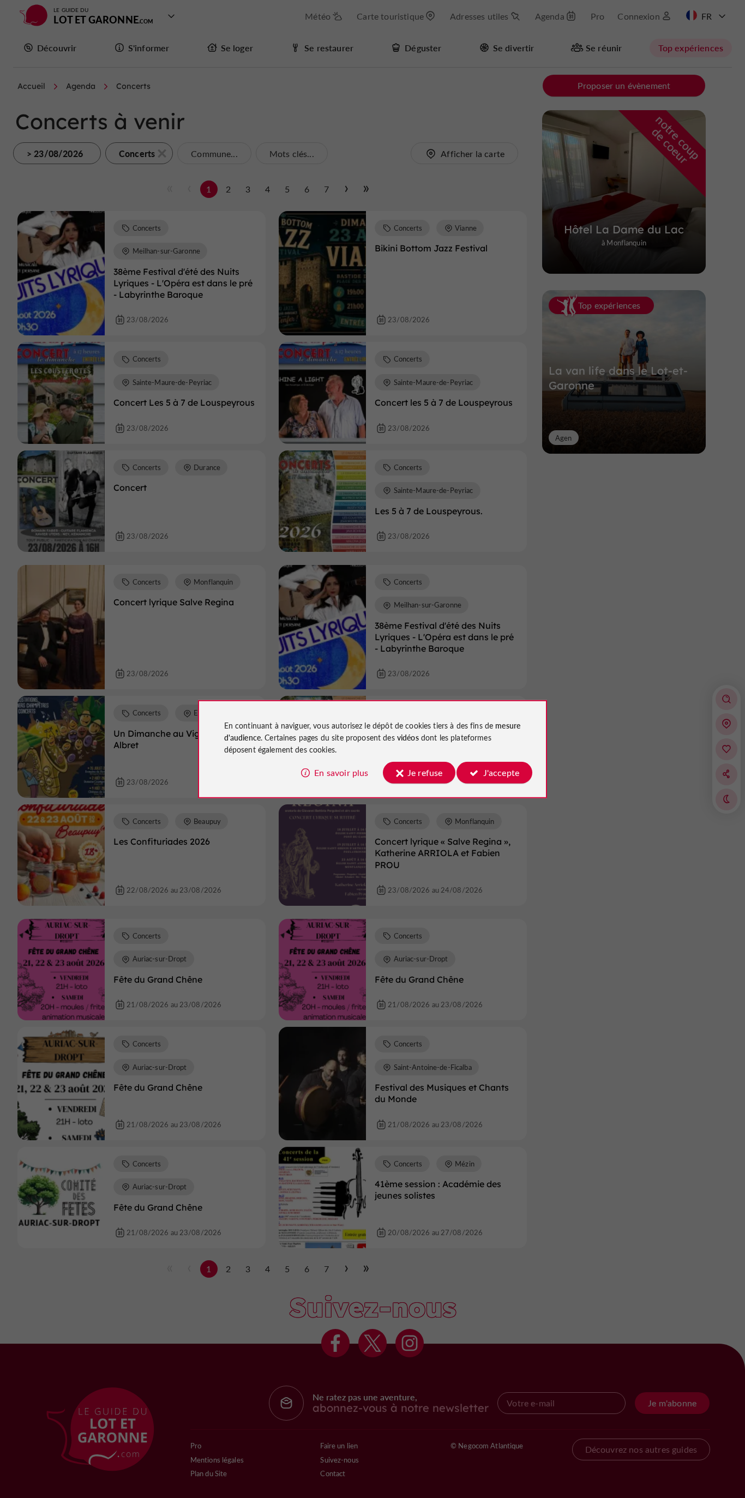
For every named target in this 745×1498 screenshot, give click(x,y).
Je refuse (424, 772)
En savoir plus (341, 772)
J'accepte (501, 772)
